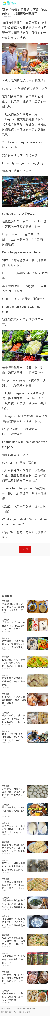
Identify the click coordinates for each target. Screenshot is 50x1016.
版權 (28, 1012)
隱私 (24, 1012)
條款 (20, 1012)
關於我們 (4, 1012)
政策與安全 (13, 1012)
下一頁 (25, 549)
